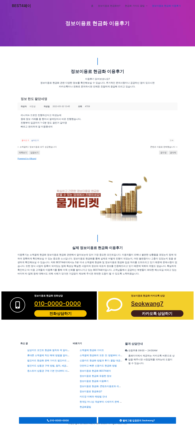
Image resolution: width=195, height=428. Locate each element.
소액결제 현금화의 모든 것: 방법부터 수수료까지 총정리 (108, 355)
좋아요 (25, 140)
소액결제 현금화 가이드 (92, 350)
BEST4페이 (21, 5)
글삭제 (173, 152)
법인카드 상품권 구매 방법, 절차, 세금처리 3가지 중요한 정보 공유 (61, 365)
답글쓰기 (35, 152)
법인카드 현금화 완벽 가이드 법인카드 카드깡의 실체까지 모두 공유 (62, 360)
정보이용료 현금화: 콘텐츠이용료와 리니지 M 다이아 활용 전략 (112, 386)
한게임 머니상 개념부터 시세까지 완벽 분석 (102, 401)
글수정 (163, 152)
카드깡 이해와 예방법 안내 (93, 396)
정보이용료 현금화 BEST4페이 (95, 370)
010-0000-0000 (57, 303)
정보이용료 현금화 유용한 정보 (95, 375)
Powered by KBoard (27, 158)
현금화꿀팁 (85, 406)
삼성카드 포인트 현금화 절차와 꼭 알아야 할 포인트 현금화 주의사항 (62, 350)
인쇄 (171, 140)
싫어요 (35, 140)
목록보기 (23, 152)
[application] (146, 5)
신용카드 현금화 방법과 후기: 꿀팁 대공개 (101, 360)
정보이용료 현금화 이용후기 (94, 381)
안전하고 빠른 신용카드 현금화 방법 (98, 365)
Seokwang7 (147, 303)
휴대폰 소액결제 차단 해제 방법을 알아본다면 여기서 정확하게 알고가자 (64, 355)
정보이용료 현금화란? (91, 391)
